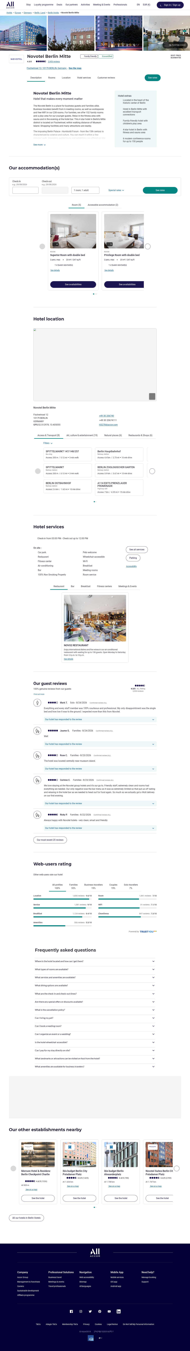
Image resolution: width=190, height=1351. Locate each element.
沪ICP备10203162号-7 (103, 1331)
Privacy (86, 1324)
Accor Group (22, 1277)
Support (145, 1282)
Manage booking (149, 1277)
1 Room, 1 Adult (81, 190)
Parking (133, 558)
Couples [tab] (113, 886)
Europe (18, 13)
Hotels (9, 13)
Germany (28, 13)
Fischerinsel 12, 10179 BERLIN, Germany (47, 68)
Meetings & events (56, 1282)
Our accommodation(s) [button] (34, 168)
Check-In (19, 183)
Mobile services (117, 1277)
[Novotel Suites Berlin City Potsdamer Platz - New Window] (162, 1154)
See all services (136, 549)
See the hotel (38, 1198)
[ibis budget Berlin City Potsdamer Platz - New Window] (79, 1154)
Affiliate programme (25, 1295)
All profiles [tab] (57, 886)
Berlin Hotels (53, 13)
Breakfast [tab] (85, 586)
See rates (152, 77)
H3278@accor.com (108, 424)
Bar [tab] (72, 586)
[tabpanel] (95, 253)
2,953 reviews (54, 61)
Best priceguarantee (176, 56)
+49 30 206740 (106, 415)
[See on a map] (95, 364)
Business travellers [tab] (93, 886)
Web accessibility (86, 1277)
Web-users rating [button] (52, 864)
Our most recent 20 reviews (50, 840)
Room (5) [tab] (76, 205)
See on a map (31, 1189)
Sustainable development (28, 1291)
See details (68, 659)
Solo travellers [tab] (131, 886)
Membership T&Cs (70, 1324)
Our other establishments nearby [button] (45, 1129)
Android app (116, 1286)
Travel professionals (57, 1286)
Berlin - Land (39, 13)
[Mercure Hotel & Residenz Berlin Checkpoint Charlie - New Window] (38, 1154)
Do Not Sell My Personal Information (138, 1324)
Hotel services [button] (48, 526)
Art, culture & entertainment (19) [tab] (82, 435)
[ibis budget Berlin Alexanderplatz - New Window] (121, 1154)
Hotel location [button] (48, 319)
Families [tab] (73, 886)
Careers (20, 1286)
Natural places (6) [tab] (113, 435)
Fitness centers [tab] (104, 586)
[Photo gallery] (95, 33)
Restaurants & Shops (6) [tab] (140, 435)
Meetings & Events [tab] (128, 586)
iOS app (114, 1282)
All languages (85, 1286)
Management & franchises (28, 1282)
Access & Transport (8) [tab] (49, 435)
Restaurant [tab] (59, 586)
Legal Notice (112, 1324)
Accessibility (131, 566)
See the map (75, 68)
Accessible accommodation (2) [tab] (103, 205)
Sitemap (83, 1282)
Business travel (54, 1277)
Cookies (98, 1324)
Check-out (49, 183)
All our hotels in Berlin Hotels (26, 1218)
